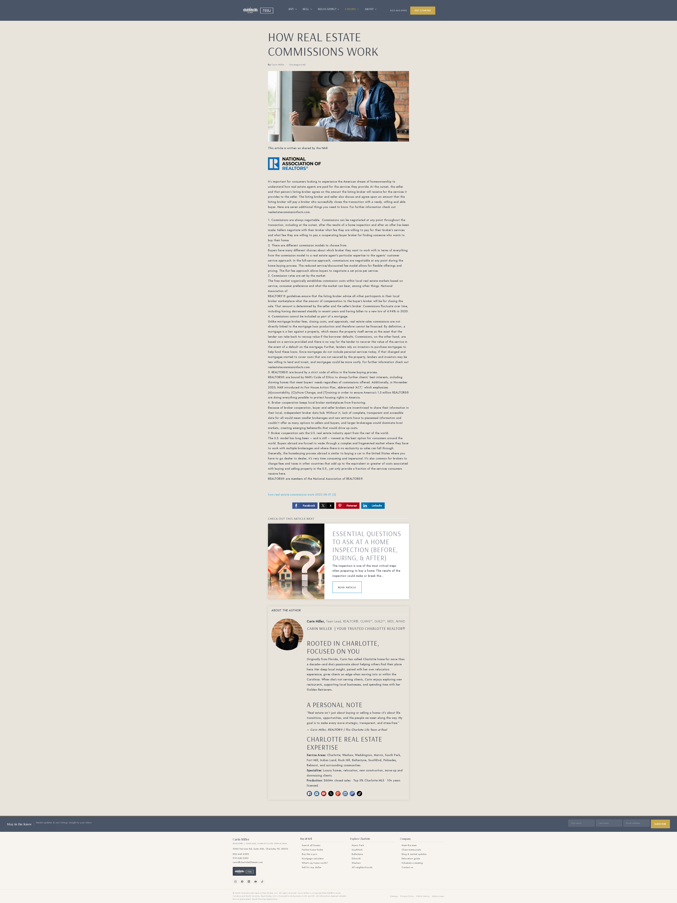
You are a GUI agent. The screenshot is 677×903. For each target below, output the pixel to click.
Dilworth (356, 858)
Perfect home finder (312, 849)
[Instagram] (235, 881)
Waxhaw (356, 863)
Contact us (407, 867)
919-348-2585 (240, 858)
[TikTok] (262, 881)
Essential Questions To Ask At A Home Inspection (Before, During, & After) (366, 545)
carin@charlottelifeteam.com (248, 862)
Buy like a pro (309, 854)
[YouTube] (255, 881)
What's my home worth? (315, 863)
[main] (338, 418)
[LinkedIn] (248, 881)
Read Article (347, 587)
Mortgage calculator (313, 858)
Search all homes (311, 845)
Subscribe (660, 824)
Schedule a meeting (412, 863)
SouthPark (357, 849)
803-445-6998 (398, 10)
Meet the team (409, 845)
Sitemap (394, 896)
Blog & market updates (414, 854)
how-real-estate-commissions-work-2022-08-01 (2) (302, 495)
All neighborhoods (362, 867)
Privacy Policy (407, 896)
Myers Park (358, 845)
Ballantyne (357, 854)
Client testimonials (411, 849)
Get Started (422, 10)
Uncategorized (297, 64)
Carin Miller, (356, 621)
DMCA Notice (423, 896)
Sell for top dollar (312, 867)
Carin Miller (278, 64)
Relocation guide (411, 858)
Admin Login (438, 896)
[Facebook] (242, 881)
